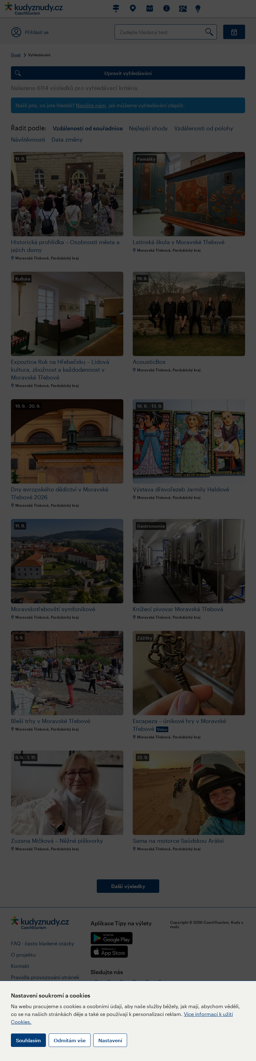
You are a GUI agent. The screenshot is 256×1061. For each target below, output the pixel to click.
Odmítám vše (70, 1040)
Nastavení (110, 1040)
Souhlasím (28, 1040)
